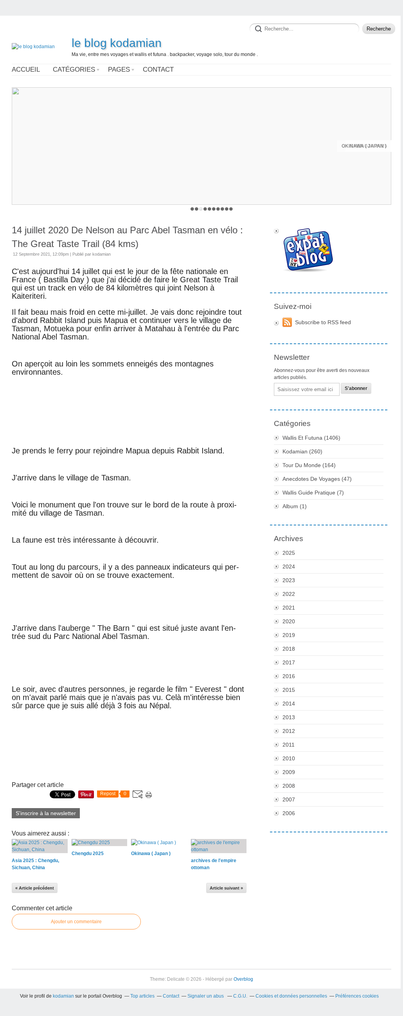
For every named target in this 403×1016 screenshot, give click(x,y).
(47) (317, 479)
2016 (288, 676)
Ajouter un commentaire (76, 921)
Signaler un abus (206, 996)
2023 (288, 580)
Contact (158, 69)
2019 (288, 635)
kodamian (63, 996)
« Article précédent (34, 888)
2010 (288, 758)
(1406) (311, 438)
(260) (302, 451)
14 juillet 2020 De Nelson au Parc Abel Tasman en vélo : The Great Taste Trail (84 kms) (127, 237)
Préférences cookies (357, 996)
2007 (288, 799)
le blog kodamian (117, 42)
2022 (288, 594)
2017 (288, 662)
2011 (288, 745)
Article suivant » (226, 888)
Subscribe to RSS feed (323, 322)
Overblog (243, 979)
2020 (288, 621)
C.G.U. (240, 996)
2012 (288, 731)
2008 (288, 786)
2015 (288, 690)
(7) (313, 492)
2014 (288, 703)
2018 (288, 649)
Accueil (26, 69)
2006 (288, 813)
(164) (309, 465)
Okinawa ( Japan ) (364, 146)
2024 (288, 566)
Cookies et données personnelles (291, 996)
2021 (288, 608)
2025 (288, 553)
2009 (288, 772)
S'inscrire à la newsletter (46, 813)
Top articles (142, 996)
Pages (119, 69)
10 (231, 209)
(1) (294, 506)
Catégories (74, 69)
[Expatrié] (328, 250)
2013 (288, 717)
